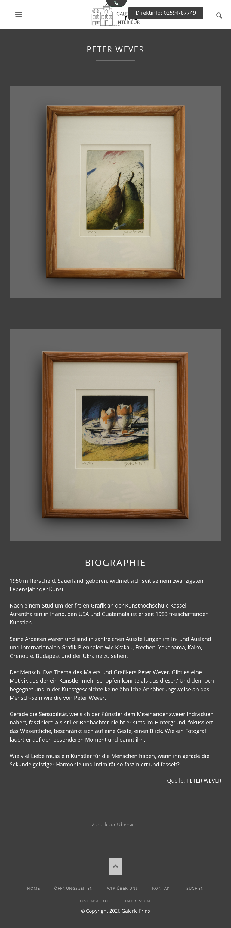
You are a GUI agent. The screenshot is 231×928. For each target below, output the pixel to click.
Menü (18, 15)
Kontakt (162, 888)
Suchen (219, 15)
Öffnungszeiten (73, 888)
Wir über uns (122, 888)
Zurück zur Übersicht (115, 824)
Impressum (138, 901)
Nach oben (115, 866)
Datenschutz (95, 901)
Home (33, 888)
